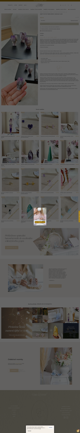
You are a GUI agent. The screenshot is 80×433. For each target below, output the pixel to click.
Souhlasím (50, 427)
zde (40, 428)
